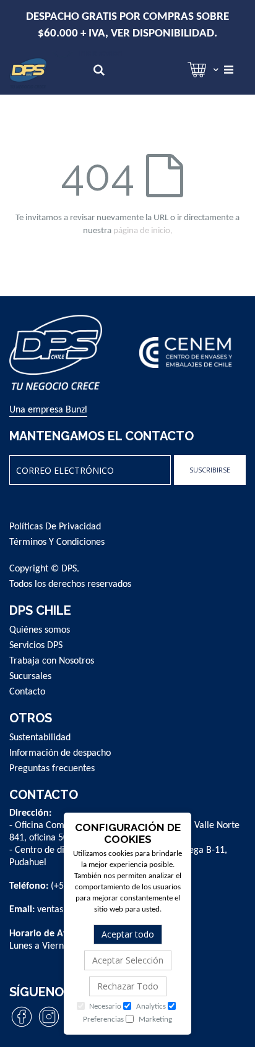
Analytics (150, 1006)
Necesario (104, 1006)
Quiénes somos (39, 630)
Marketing (154, 1019)
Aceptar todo (128, 934)
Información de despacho (60, 753)
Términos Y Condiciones (57, 542)
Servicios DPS (36, 646)
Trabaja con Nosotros (51, 661)
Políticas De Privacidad (55, 527)
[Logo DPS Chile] (28, 73)
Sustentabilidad (40, 738)
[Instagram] (49, 1027)
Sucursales (30, 677)
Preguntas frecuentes (52, 769)
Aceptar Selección (127, 960)
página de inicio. (143, 231)
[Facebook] (21, 1027)
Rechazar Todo (127, 986)
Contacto (27, 692)
